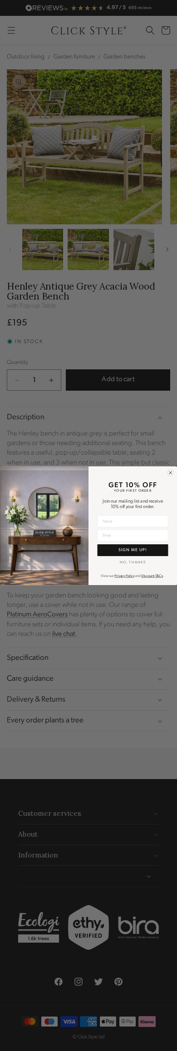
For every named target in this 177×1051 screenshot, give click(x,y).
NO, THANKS (133, 562)
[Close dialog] (170, 472)
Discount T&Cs (151, 576)
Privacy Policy (124, 576)
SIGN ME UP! (132, 549)
